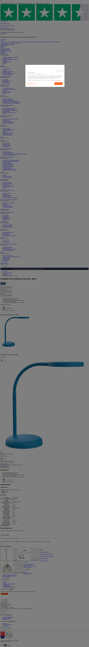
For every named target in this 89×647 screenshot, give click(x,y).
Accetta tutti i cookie (58, 83)
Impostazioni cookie (31, 83)
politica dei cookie (58, 80)
